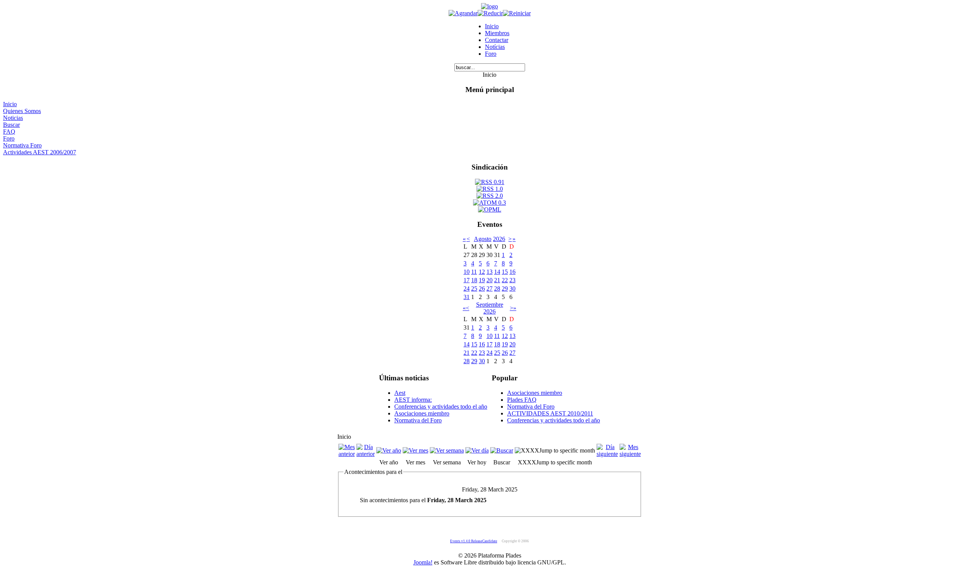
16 (512, 271)
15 (505, 271)
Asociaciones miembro (421, 413)
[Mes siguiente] (630, 454)
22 (505, 280)
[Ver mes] (415, 450)
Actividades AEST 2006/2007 (39, 152)
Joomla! (423, 562)
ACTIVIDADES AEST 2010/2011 (550, 413)
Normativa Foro (22, 145)
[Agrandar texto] (463, 13)
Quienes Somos (22, 111)
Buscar (11, 124)
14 (497, 271)
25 (474, 288)
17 (466, 280)
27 (489, 288)
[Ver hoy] (477, 450)
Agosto (482, 239)
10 (466, 271)
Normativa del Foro (418, 420)
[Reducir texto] (490, 13)
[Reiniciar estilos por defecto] (517, 13)
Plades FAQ (522, 399)
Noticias (13, 118)
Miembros (497, 33)
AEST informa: (413, 399)
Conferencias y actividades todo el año (440, 406)
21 (497, 280)
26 (482, 288)
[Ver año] (388, 450)
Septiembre (489, 304)
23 (512, 280)
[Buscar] (501, 450)
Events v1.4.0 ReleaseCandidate (473, 541)
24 (466, 288)
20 (489, 280)
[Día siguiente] (607, 454)
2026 (499, 239)
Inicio (492, 26)
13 (489, 271)
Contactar (496, 40)
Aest (399, 393)
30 (512, 288)
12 (482, 271)
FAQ (9, 131)
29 (505, 288)
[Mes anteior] (346, 454)
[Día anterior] (365, 454)
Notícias (495, 47)
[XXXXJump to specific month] (555, 450)
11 (474, 271)
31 (466, 297)
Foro (490, 53)
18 (474, 280)
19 (482, 280)
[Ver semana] (447, 450)
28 (497, 288)
